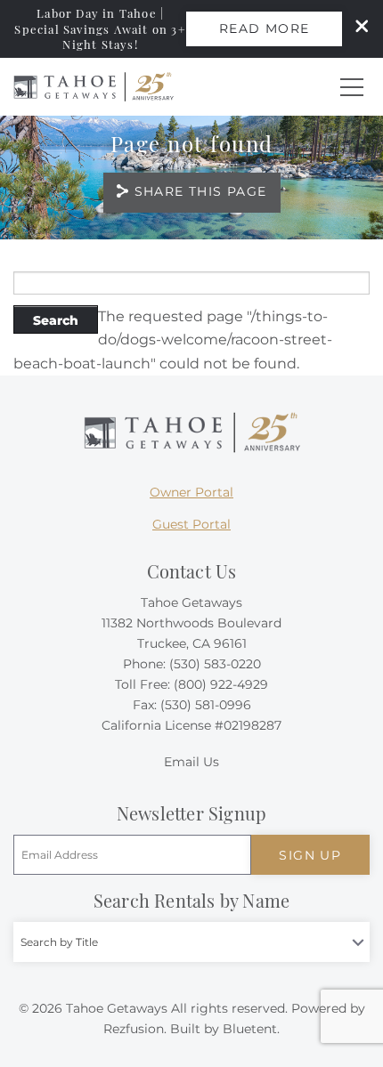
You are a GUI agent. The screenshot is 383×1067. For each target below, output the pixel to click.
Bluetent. (251, 1029)
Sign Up (310, 855)
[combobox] (191, 942)
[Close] (355, 28)
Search (55, 320)
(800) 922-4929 (221, 684)
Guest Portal (191, 524)
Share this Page (200, 191)
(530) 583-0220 (215, 664)
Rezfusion (133, 1029)
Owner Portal (191, 492)
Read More (264, 28)
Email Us (191, 762)
